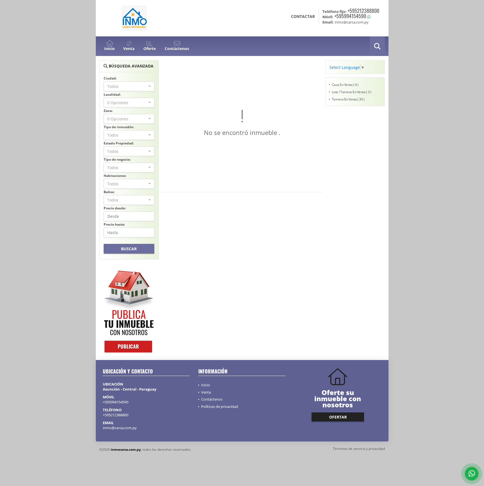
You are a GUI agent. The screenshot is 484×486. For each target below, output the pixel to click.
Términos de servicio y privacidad (359, 448)
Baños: (109, 192)
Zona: (108, 110)
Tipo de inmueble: (119, 127)
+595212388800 (363, 10)
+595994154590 (350, 16)
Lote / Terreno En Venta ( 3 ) (351, 92)
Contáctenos (211, 399)
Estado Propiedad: (119, 143)
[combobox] (129, 86)
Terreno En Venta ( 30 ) (348, 99)
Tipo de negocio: (117, 159)
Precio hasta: (114, 224)
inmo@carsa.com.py (120, 427)
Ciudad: (110, 78)
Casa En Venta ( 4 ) (345, 84)
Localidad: (112, 94)
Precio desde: (115, 208)
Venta (206, 392)
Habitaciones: (115, 175)
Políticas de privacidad (219, 406)
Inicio (205, 384)
